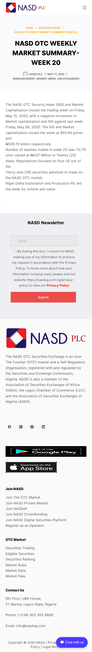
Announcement (24, 78)
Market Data (16, 570)
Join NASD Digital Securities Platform (36, 520)
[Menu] (84, 7)
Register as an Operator (25, 525)
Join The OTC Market (23, 497)
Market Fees (15, 576)
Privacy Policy (58, 285)
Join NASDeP (16, 508)
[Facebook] (10, 427)
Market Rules (16, 565)
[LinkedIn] (43, 427)
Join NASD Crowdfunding (26, 514)
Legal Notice (52, 647)
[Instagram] (32, 427)
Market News (46, 78)
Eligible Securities (20, 554)
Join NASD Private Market (27, 503)
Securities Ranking (20, 559)
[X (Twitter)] (21, 427)
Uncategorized (68, 78)
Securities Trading (20, 548)
